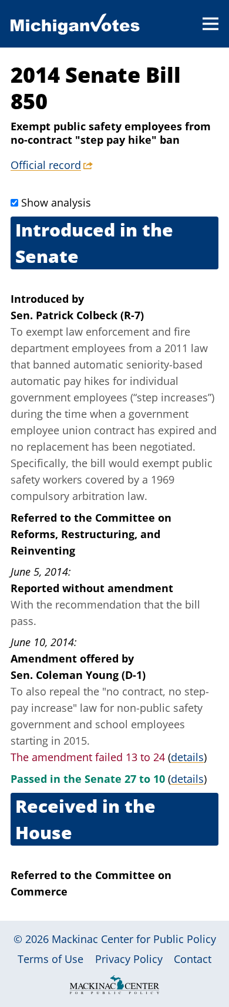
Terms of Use (50, 959)
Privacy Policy (129, 959)
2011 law (186, 348)
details (187, 757)
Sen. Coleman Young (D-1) (78, 675)
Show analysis (56, 202)
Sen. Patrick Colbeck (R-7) (77, 315)
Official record (46, 165)
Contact (192, 959)
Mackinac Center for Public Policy (134, 939)
